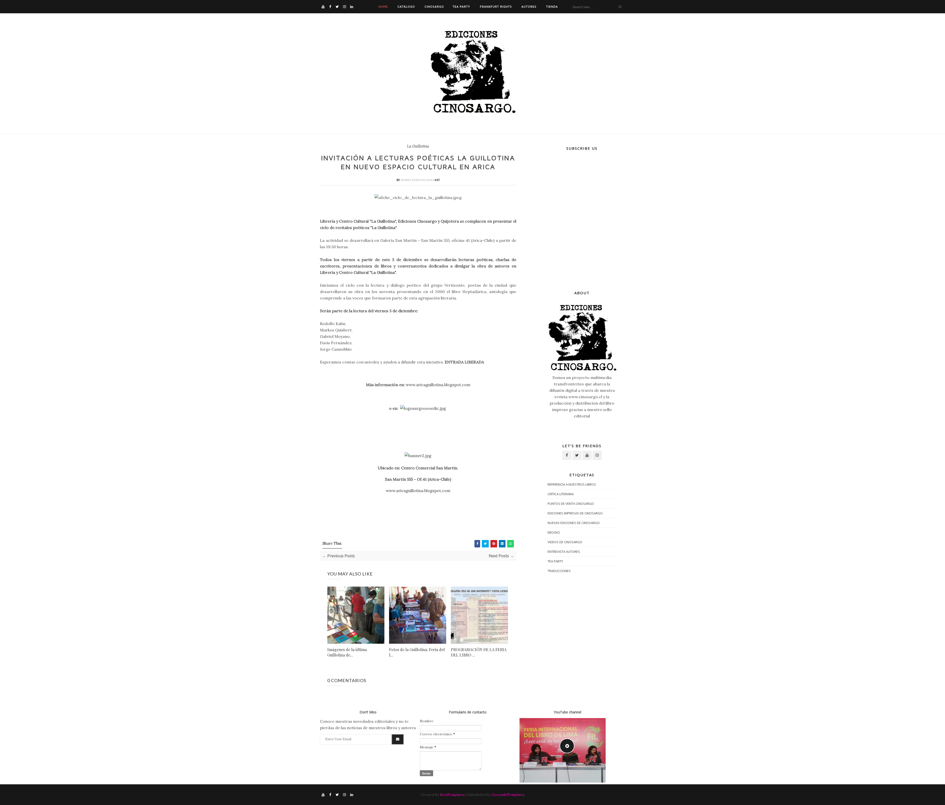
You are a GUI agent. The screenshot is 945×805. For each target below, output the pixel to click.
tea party (555, 561)
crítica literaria (561, 494)
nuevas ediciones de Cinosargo (574, 523)
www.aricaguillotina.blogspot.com (418, 490)
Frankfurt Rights (496, 6)
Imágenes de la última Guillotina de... (347, 652)
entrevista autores (564, 551)
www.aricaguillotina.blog (429, 384)
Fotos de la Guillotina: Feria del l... (417, 652)
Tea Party (461, 6)
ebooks (554, 532)
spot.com (461, 384)
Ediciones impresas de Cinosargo (575, 513)
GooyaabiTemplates (508, 794)
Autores (528, 6)
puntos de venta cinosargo (571, 503)
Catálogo (406, 6)
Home (383, 6)
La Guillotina (418, 146)
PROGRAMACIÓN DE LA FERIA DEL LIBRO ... (478, 652)
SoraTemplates (452, 794)
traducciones (559, 571)
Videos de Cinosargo (565, 542)
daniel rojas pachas (417, 180)
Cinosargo (434, 6)
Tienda (552, 6)
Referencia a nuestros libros (572, 484)
